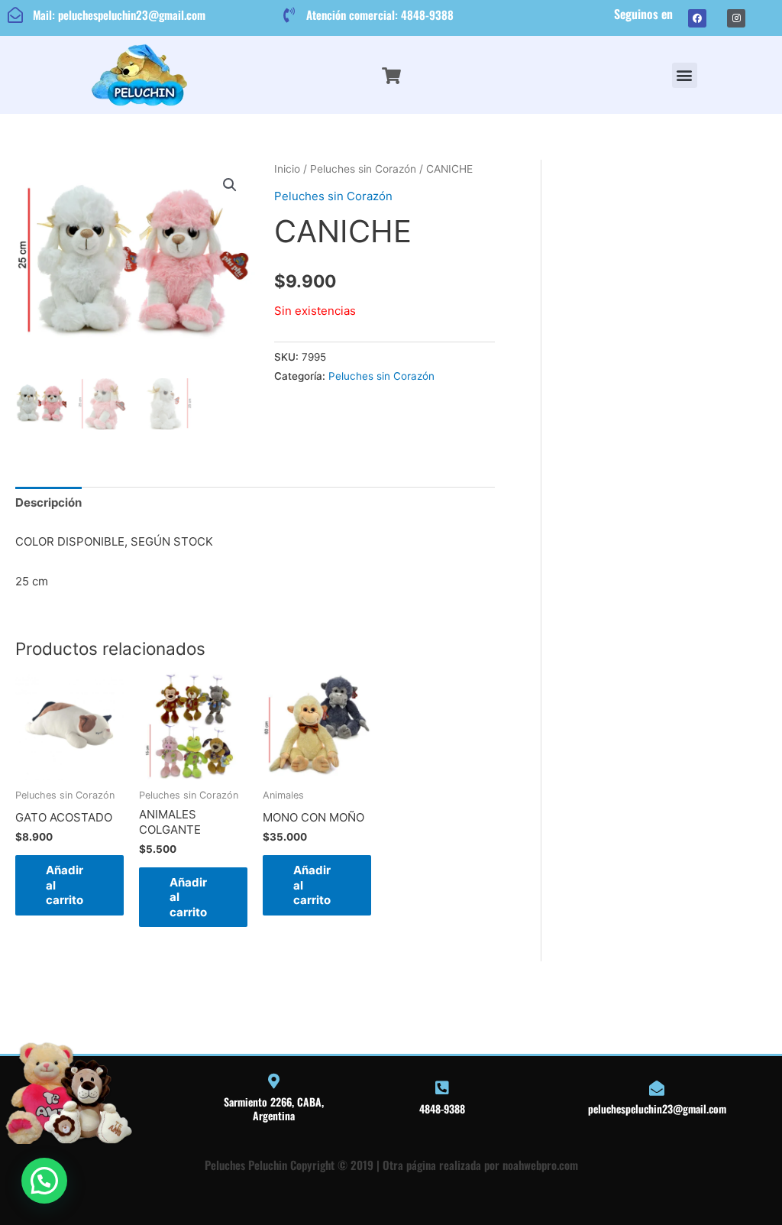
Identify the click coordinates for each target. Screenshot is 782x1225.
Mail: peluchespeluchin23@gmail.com (119, 14)
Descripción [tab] (48, 502)
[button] (684, 75)
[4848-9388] (442, 1088)
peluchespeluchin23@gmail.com (657, 1108)
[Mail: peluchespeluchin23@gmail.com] (15, 15)
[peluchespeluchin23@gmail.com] (656, 1088)
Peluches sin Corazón (363, 169)
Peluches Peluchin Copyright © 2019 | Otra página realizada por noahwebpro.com (391, 1164)
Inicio (287, 169)
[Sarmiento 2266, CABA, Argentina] (273, 1081)
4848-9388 (442, 1108)
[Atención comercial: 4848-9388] (288, 15)
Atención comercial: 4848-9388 (380, 14)
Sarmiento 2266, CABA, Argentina (274, 1108)
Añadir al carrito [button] (64, 885)
